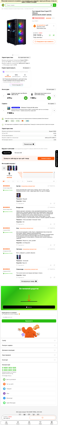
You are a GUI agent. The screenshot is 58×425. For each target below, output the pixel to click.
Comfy (4, 340)
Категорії (5, 360)
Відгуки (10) (7, 152)
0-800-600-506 (9, 370)
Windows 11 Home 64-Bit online (29, 107)
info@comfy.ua (7, 375)
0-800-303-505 (9, 368)
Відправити (29, 321)
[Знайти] (54, 5)
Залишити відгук (46, 158)
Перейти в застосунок (56, 159)
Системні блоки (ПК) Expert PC (41, 8)
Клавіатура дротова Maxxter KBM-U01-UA (19, 94)
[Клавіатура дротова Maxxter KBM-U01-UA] (8, 94)
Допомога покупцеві (8, 350)
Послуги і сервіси (7, 345)
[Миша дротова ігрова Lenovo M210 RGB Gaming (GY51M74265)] (31, 94)
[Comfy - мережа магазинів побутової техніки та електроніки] (3, 5)
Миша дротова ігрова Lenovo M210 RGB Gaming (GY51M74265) (43, 94)
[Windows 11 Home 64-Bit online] (8, 108)
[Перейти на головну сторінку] (2, 8)
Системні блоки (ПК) (29, 8)
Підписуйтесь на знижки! (9, 312)
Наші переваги (6, 355)
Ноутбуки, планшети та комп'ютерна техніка (13, 8)
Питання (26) (18, 152)
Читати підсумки (16, 85)
